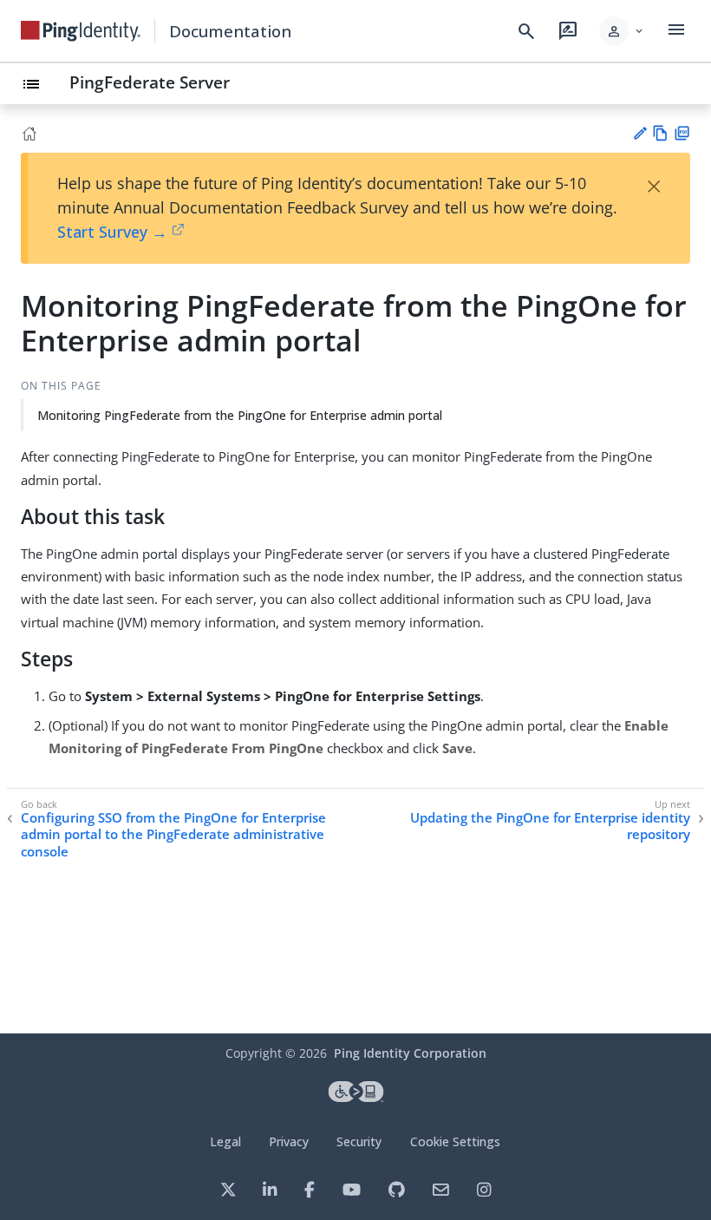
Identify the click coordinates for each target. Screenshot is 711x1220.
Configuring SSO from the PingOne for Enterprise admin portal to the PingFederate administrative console (173, 835)
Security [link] (359, 1141)
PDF (682, 133)
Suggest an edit (639, 133)
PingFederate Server (149, 82)
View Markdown (660, 133)
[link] (80, 31)
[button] (622, 31)
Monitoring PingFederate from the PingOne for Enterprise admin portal (239, 415)
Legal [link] (225, 1141)
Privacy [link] (289, 1141)
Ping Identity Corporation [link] (410, 1053)
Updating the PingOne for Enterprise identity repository (550, 826)
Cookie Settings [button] (455, 1141)
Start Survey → (112, 231)
